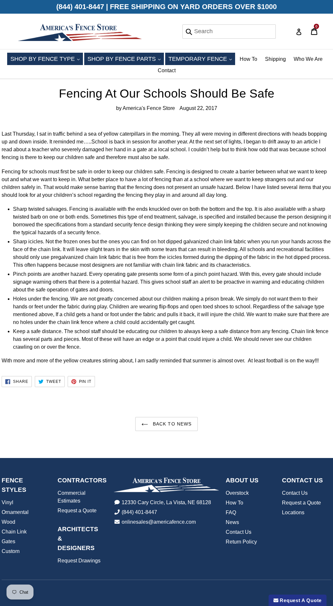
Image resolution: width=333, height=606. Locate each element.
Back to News (171, 423)
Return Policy (241, 542)
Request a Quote (77, 510)
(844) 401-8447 (139, 512)
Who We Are (308, 59)
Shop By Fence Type (46, 58)
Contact (167, 70)
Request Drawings (79, 560)
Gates (8, 541)
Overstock (237, 493)
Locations (293, 512)
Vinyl (7, 502)
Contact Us (238, 532)
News (232, 522)
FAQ (231, 512)
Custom (11, 551)
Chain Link (14, 531)
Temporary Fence (201, 58)
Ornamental (15, 512)
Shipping (275, 59)
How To (248, 59)
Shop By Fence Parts (125, 58)
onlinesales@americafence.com (159, 522)
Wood (8, 522)
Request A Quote (300, 600)
